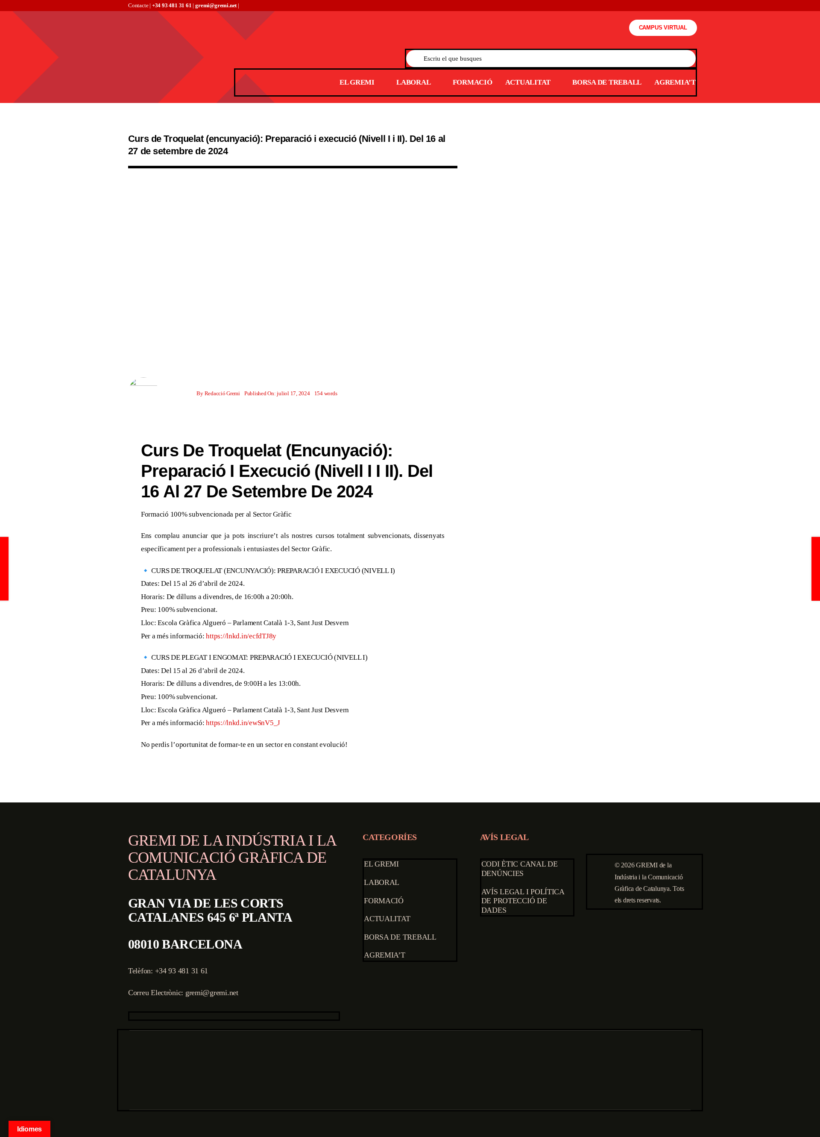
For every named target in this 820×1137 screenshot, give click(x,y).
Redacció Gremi (222, 393)
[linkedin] (186, 1016)
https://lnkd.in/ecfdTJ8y (241, 636)
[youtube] (172, 1016)
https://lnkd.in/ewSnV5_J (243, 723)
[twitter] (145, 1016)
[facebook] (132, 1016)
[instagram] (158, 1016)
